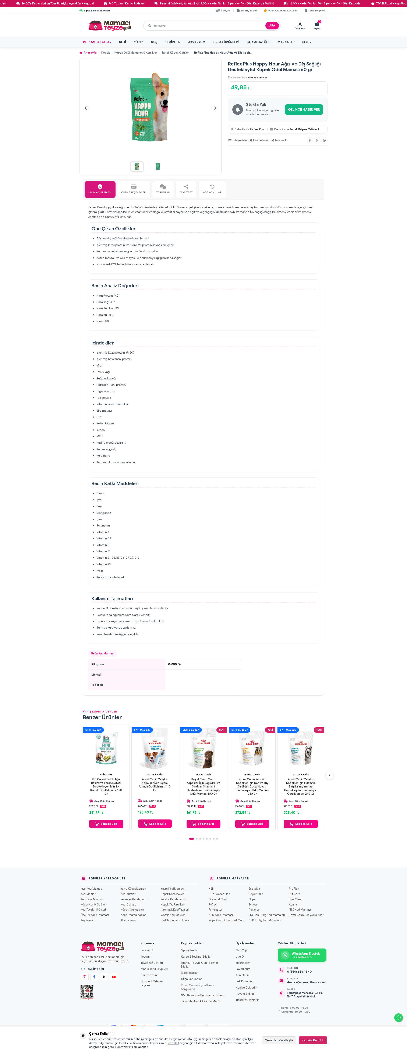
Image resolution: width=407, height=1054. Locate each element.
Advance (254, 909)
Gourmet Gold (218, 899)
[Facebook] (310, 140)
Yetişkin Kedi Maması (173, 899)
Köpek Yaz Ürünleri (172, 904)
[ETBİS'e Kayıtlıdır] (87, 992)
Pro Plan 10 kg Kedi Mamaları (267, 915)
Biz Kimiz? (147, 950)
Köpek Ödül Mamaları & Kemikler (135, 52)
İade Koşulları (189, 973)
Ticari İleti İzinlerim (247, 1000)
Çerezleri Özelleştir (279, 1040)
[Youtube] (114, 977)
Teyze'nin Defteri (152, 963)
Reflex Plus (257, 129)
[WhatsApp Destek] (398, 1017)
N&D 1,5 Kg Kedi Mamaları (265, 920)
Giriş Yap (241, 950)
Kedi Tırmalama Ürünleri (175, 920)
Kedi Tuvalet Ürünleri (93, 909)
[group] (150, 108)
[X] (104, 977)
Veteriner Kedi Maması (134, 899)
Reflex (212, 904)
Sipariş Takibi (189, 950)
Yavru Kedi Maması (172, 888)
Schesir (253, 904)
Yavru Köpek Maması (133, 888)
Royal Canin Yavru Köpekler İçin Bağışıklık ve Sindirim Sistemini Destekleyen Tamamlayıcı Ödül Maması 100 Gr (203, 787)
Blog (306, 42)
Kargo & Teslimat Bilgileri (196, 956)
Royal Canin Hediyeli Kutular (306, 915)
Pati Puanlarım (245, 981)
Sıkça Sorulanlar (191, 979)
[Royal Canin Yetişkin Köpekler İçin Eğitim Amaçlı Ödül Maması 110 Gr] (155, 748)
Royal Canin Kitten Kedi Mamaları (227, 920)
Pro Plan (294, 888)
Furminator (215, 909)
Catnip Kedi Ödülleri (173, 915)
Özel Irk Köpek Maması (95, 915)
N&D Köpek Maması (221, 915)
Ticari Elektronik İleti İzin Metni (200, 1001)
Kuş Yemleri (87, 920)
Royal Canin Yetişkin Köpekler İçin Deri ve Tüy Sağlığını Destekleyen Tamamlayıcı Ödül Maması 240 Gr (252, 787)
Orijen (252, 899)
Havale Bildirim (245, 994)
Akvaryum (196, 42)
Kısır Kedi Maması (91, 888)
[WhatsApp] (324, 140)
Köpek (139, 42)
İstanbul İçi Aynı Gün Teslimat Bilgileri (199, 964)
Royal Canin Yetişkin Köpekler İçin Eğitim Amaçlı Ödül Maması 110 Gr (155, 785)
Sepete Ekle (108, 824)
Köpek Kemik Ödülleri (93, 904)
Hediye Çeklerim (246, 987)
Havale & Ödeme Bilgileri (152, 983)
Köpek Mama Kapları (133, 915)
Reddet (173, 1043)
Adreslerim (242, 975)
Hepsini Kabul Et (313, 1040)
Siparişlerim (243, 963)
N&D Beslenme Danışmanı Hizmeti (202, 995)
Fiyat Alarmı (260, 140)
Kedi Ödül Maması (92, 899)
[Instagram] (85, 977)
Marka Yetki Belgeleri (154, 969)
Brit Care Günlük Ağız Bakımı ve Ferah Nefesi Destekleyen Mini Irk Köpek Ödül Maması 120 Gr (106, 787)
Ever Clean (295, 899)
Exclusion (254, 888)
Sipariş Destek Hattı (97, 10)
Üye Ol (240, 956)
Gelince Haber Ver (304, 109)
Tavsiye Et (281, 140)
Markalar (286, 42)
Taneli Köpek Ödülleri (176, 52)
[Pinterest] (317, 140)
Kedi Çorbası (129, 904)
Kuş (154, 42)
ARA (272, 25)
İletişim (145, 956)
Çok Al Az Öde (258, 42)
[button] (86, 108)
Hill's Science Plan (219, 894)
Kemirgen (172, 42)
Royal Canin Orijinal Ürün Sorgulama (197, 987)
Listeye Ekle (239, 140)
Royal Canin (155, 774)
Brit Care (106, 774)
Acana (293, 904)
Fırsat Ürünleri (226, 42)
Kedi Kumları (128, 894)
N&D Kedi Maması (300, 909)
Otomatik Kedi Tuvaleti (174, 909)
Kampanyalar (100, 42)
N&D (211, 888)
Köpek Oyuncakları (132, 909)
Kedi (122, 42)
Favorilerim (243, 969)
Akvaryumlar (128, 920)
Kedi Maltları (88, 894)
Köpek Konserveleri (172, 894)
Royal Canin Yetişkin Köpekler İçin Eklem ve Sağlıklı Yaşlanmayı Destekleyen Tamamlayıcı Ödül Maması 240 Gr (300, 787)
